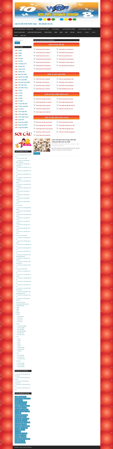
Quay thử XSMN (23, 127)
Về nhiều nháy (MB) (24, 82)
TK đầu (20, 98)
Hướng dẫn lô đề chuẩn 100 (34, 32)
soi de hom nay (24, 427)
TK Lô (93, 32)
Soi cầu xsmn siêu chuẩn (84, 29)
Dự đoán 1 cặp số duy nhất (21, 402)
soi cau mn (27, 411)
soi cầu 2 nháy (18, 418)
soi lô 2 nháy (23, 435)
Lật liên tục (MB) (23, 77)
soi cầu (24, 416)
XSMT (66, 32)
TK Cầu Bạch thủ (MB (21, 326)
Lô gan (20, 90)
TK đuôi (20, 101)
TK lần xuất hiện (23, 106)
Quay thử (22, 35)
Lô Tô (15, 35)
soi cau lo (17, 409)
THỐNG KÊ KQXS (48, 32)
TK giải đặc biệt (22, 103)
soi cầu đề (17, 427)
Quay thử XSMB (23, 122)
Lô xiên (20, 93)
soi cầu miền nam (19, 422)
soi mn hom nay (26, 438)
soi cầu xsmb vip (25, 426)
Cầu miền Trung (23, 87)
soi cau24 (24, 407)
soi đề (16, 440)
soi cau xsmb (18, 413)
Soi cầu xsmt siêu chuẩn (68, 29)
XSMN (61, 32)
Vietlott (79, 32)
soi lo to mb (17, 431)
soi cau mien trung (19, 411)
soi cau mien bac (24, 409)
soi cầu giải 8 (18, 420)
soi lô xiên (17, 437)
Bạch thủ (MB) (22, 74)
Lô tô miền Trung (23, 117)
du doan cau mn (18, 398)
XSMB (55, 32)
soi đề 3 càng (22, 440)
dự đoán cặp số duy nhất (20, 404)
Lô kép (20, 95)
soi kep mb (17, 429)
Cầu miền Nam (22, 85)
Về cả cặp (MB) (22, 79)
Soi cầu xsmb (55, 29)
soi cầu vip (17, 424)
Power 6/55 (21, 69)
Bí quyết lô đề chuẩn (19, 32)
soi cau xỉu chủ (18, 416)
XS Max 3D (21, 71)
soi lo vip (17, 435)
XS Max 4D (21, 66)
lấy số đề (17, 405)
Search (17, 42)
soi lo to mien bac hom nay (21, 433)
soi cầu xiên (23, 424)
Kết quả (72, 32)
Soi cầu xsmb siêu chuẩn (42, 29)
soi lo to (23, 429)
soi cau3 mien (18, 407)
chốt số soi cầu (22, 396)
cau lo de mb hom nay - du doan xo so (68, 144)
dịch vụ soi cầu (26, 398)
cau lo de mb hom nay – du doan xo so (34, 23)
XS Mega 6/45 (22, 63)
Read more (36, 153)
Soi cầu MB (24, 420)
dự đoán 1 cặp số (18, 400)
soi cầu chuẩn (25, 418)
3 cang (16, 396)
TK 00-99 (21, 109)
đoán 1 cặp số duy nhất (20, 442)
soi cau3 (27, 405)
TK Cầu (86, 32)
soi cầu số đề (27, 422)
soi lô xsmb (23, 437)
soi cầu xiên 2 (18, 426)
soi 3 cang (22, 405)
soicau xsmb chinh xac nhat (21, 415)
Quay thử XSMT (22, 125)
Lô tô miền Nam (23, 114)
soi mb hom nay (18, 438)
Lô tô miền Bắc (22, 111)
